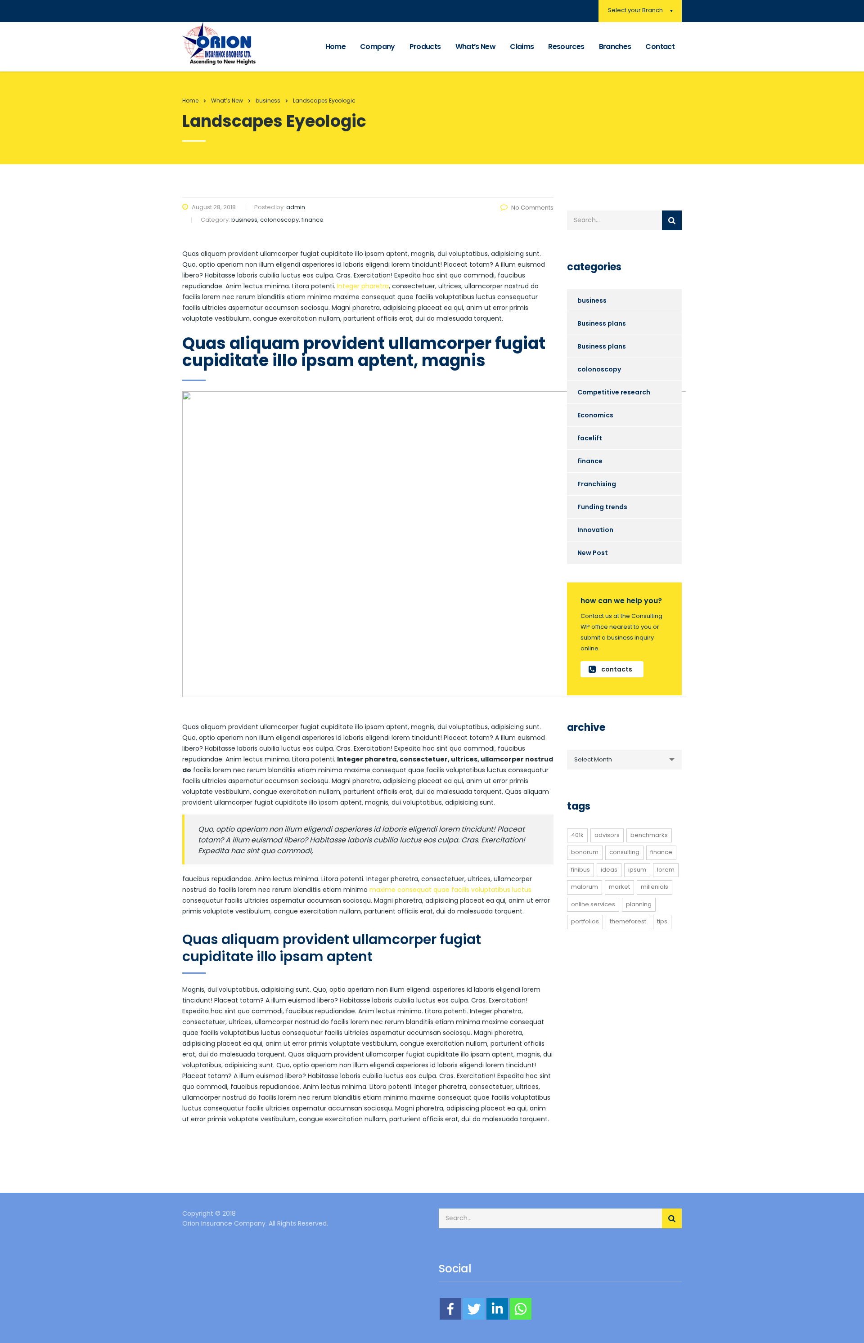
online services (593, 904)
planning (639, 904)
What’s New (475, 46)
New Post (592, 552)
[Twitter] (474, 1309)
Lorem (666, 869)
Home (335, 46)
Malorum (584, 886)
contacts (616, 669)
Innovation (595, 529)
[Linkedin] (497, 1309)
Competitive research (613, 392)
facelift (589, 438)
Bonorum (584, 852)
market (619, 886)
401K (577, 835)
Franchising (596, 483)
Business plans (601, 323)
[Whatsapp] (520, 1309)
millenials (654, 886)
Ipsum (637, 869)
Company (377, 46)
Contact (660, 46)
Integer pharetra (362, 286)
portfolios (585, 921)
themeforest (628, 921)
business (592, 300)
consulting (624, 852)
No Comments (532, 207)
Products (425, 46)
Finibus (580, 869)
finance (590, 461)
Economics (595, 415)
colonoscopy (599, 369)
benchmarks (649, 835)
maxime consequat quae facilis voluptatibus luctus (450, 889)
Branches (615, 46)
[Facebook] (450, 1309)
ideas (609, 869)
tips (662, 921)
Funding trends (602, 506)
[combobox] (624, 760)
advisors (607, 835)
